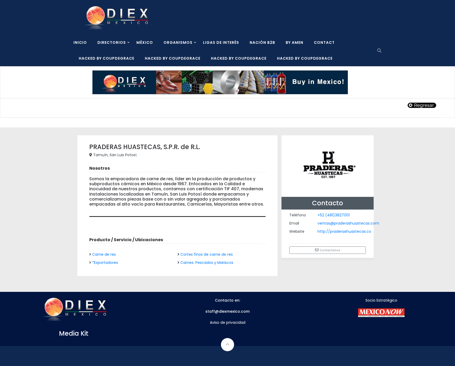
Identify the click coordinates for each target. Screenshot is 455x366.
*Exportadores (105, 262)
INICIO (80, 42)
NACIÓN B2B (262, 42)
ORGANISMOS (178, 42)
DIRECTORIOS (111, 42)
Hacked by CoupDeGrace (106, 58)
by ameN (294, 42)
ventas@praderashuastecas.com (348, 223)
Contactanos (329, 250)
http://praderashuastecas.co (344, 231)
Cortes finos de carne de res (206, 254)
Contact (324, 42)
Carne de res (104, 254)
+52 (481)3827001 (334, 215)
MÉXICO (144, 42)
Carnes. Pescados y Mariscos (206, 262)
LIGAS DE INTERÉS (221, 42)
